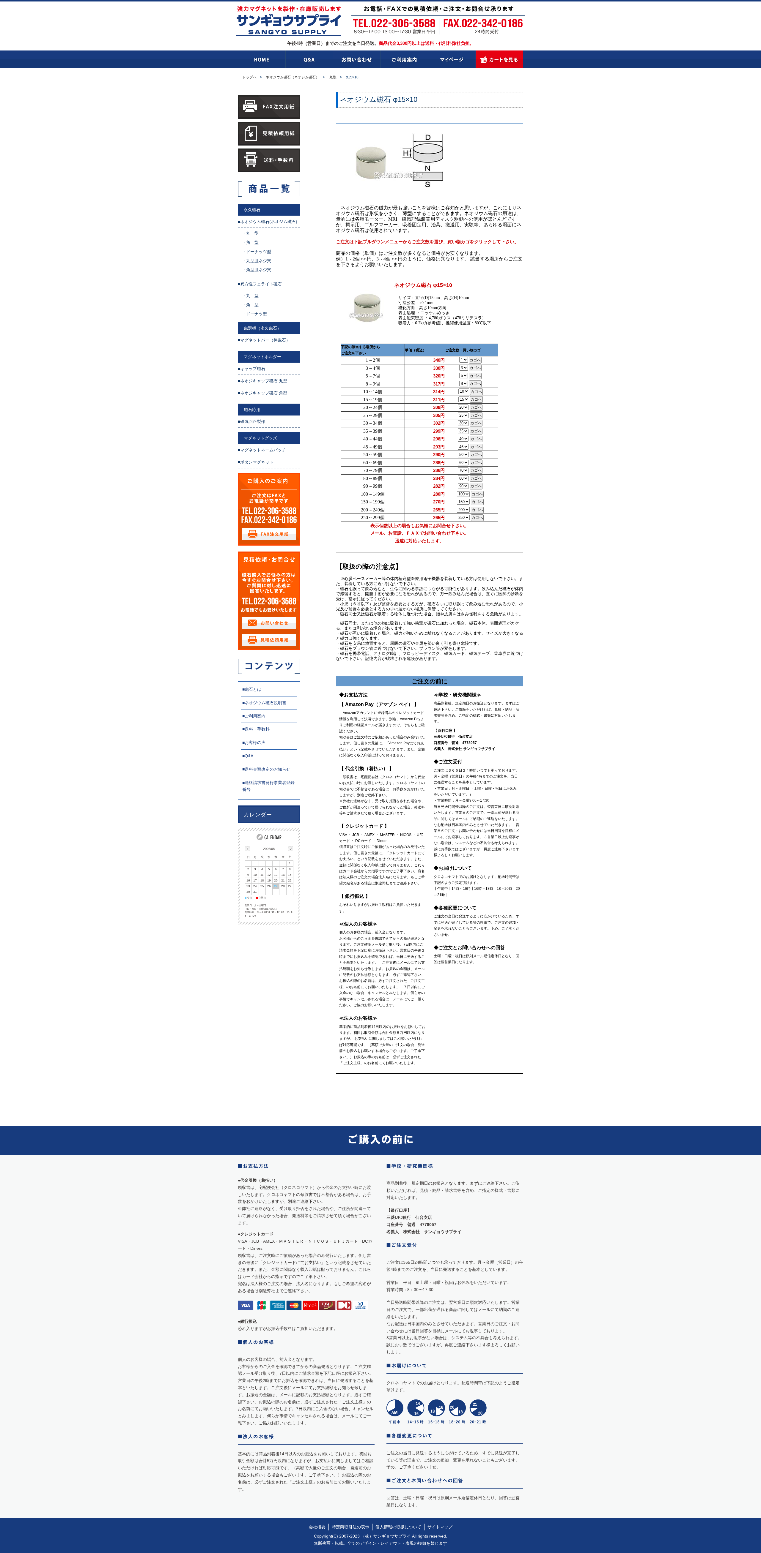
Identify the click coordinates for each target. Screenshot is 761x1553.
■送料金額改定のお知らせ (266, 769)
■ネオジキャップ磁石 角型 (262, 393)
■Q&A (247, 755)
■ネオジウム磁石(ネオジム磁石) (267, 221)
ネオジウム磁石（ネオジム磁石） (292, 77)
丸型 (333, 77)
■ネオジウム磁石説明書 (264, 702)
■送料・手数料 (256, 729)
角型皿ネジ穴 (258, 269)
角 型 (252, 242)
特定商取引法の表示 (350, 1526)
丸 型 (252, 233)
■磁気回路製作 (251, 421)
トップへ (249, 77)
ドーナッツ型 (258, 251)
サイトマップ (439, 1526)
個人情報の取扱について (398, 1526)
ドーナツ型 (256, 314)
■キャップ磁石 (251, 368)
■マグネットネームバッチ (262, 450)
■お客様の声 (253, 742)
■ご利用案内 (253, 716)
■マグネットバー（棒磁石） (264, 340)
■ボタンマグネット (255, 462)
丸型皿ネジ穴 (258, 260)
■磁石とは (251, 689)
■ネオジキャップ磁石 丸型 (262, 380)
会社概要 (317, 1526)
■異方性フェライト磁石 (260, 284)
